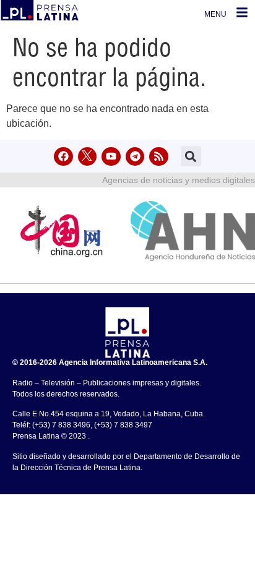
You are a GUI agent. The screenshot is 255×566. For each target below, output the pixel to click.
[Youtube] (111, 156)
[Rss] (158, 156)
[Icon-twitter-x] (87, 156)
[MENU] (242, 12)
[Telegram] (135, 156)
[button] (191, 156)
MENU (215, 14)
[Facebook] (63, 156)
